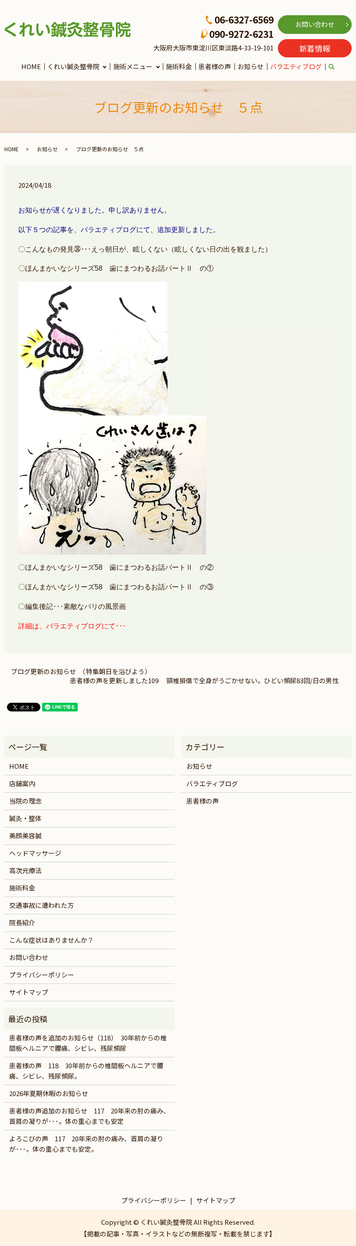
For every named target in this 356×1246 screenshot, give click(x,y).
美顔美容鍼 (25, 835)
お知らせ (250, 66)
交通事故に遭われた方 (41, 905)
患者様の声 (214, 66)
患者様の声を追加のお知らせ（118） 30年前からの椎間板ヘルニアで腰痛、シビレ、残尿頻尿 (88, 1043)
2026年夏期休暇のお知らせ (48, 1093)
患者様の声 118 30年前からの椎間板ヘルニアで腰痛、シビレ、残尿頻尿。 (86, 1070)
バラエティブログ (296, 66)
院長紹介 (22, 922)
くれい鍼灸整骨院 (73, 66)
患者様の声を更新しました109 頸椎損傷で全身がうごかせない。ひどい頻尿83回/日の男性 (207, 680)
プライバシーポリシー (41, 974)
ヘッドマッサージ (35, 852)
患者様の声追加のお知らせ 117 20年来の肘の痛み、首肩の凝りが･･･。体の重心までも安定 (89, 1116)
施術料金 (179, 66)
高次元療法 (25, 870)
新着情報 (314, 48)
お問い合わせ (314, 24)
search (336, 67)
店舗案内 (22, 783)
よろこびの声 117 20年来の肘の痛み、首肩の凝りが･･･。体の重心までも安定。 (86, 1143)
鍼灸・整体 (25, 818)
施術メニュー (132, 66)
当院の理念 (25, 800)
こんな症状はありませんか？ (51, 939)
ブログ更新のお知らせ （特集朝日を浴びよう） (81, 671)
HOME (31, 66)
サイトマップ (28, 992)
